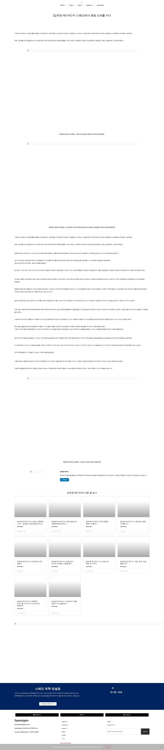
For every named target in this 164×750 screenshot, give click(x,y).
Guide (62, 5)
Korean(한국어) (111, 725)
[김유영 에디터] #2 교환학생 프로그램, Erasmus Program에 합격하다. (28, 603)
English (63, 731)
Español (64, 735)
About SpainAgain (65, 743)
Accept (107, 747)
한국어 (63, 738)
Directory (64, 728)
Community (100, 5)
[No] (161, 747)
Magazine (64, 721)
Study (79, 5)
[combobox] (123, 731)
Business (89, 5)
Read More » (20, 526)
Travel (71, 5)
